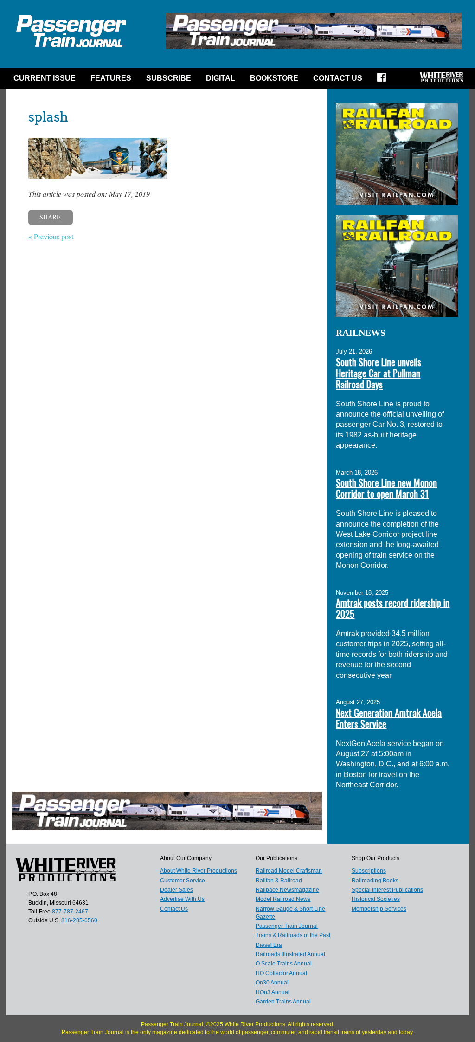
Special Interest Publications (387, 890)
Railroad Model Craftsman (289, 871)
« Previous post (50, 236)
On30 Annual (272, 982)
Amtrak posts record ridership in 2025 (392, 608)
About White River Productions (198, 871)
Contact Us (337, 78)
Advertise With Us (182, 899)
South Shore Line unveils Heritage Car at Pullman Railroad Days (378, 373)
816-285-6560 (79, 920)
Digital (220, 78)
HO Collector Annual (281, 973)
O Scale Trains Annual (284, 963)
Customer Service (182, 880)
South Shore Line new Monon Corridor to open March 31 (386, 488)
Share (50, 216)
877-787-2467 (70, 911)
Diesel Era (269, 945)
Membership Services (379, 909)
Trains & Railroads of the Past (293, 935)
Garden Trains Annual (283, 1001)
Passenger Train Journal (287, 926)
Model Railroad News (283, 899)
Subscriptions (369, 871)
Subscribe (168, 78)
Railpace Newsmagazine (287, 890)
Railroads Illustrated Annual (290, 954)
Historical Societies (376, 899)
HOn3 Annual (272, 992)
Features (110, 78)
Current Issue (44, 78)
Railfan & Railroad (279, 880)
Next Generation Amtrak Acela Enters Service (389, 718)
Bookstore (274, 78)
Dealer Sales (176, 890)
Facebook (384, 80)
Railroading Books (375, 880)
